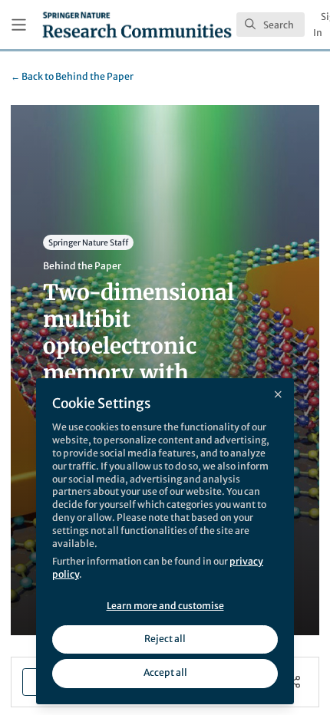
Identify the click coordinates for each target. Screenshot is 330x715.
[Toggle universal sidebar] (19, 25)
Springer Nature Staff (88, 243)
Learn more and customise (165, 605)
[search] (270, 24)
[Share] (294, 681)
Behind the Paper (72, 76)
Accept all (165, 672)
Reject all (165, 638)
